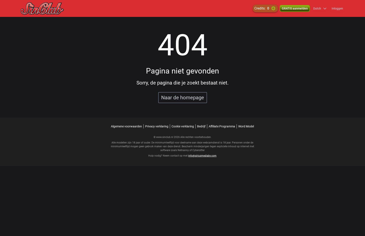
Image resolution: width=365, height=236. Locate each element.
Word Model (246, 126)
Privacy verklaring (156, 126)
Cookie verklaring (183, 126)
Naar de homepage (182, 98)
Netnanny (183, 150)
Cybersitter (198, 150)
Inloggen (337, 8)
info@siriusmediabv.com (202, 155)
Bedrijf (201, 126)
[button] (320, 8)
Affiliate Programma (222, 126)
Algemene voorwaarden (126, 126)
